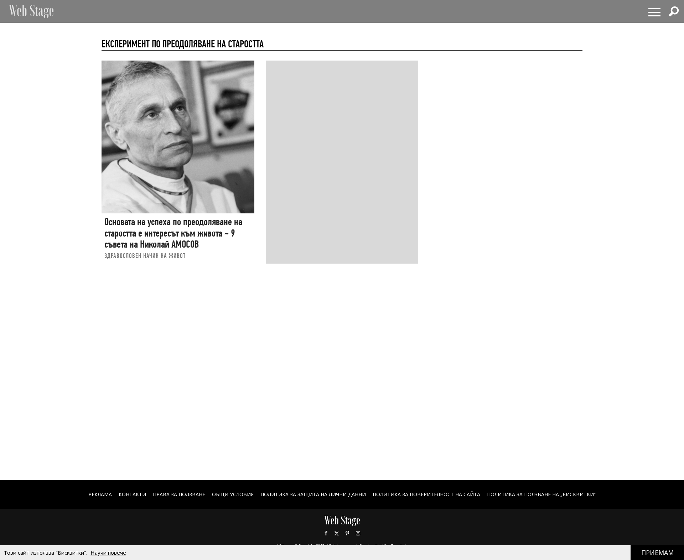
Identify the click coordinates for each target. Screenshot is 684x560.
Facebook (326, 533)
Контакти (132, 494)
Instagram (358, 533)
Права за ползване (179, 494)
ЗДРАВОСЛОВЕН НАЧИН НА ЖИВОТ (145, 255)
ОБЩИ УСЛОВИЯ (233, 494)
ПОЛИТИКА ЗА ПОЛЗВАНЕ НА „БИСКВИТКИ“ (541, 494)
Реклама (100, 494)
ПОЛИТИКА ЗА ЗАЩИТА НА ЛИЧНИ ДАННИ (313, 494)
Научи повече (108, 552)
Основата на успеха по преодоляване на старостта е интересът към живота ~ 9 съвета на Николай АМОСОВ (173, 233)
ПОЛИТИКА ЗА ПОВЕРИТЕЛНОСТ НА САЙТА (426, 494)
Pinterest (347, 533)
